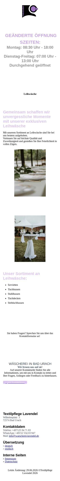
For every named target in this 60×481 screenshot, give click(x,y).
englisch (9, 448)
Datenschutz (11, 461)
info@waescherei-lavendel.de (24, 436)
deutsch (9, 445)
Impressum (10, 458)
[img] (30, 11)
